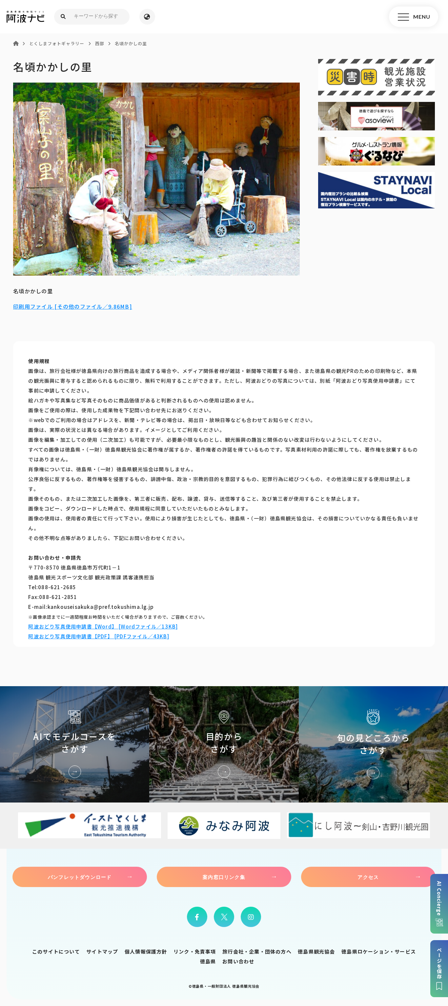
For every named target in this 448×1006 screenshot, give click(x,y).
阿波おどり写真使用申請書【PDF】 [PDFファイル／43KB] (98, 636)
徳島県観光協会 (316, 951)
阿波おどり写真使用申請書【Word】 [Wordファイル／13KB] (103, 626)
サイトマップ (102, 951)
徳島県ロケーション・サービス (378, 951)
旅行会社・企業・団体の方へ (257, 951)
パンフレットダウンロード (80, 877)
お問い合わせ (238, 961)
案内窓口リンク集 (224, 877)
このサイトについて (56, 951)
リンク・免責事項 (194, 951)
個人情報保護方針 (146, 951)
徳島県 (208, 961)
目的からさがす (223, 744)
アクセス (368, 877)
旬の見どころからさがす (373, 744)
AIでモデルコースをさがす (74, 744)
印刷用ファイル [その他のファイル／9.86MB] (72, 306)
